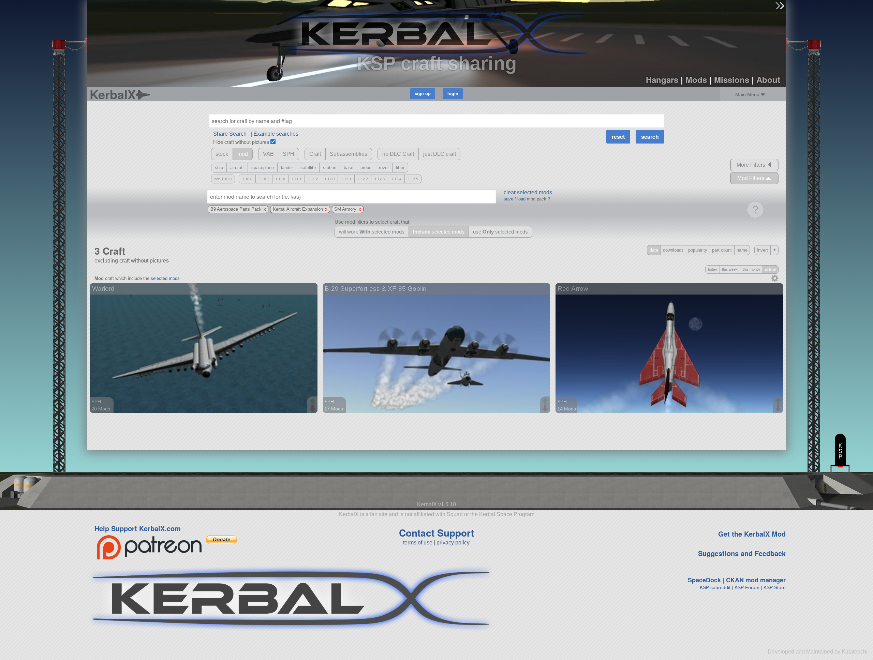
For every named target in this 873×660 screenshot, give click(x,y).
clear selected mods (528, 192)
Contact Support (436, 533)
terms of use (417, 542)
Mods (696, 79)
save (508, 198)
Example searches (275, 134)
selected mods (165, 278)
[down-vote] (313, 408)
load (521, 198)
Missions (731, 79)
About (768, 79)
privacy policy (453, 542)
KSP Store (775, 587)
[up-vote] (313, 402)
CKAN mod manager (756, 579)
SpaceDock (704, 579)
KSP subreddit (715, 587)
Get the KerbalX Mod (752, 534)
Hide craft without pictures (241, 141)
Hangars (662, 79)
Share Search (230, 134)
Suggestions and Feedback (742, 553)
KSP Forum (747, 587)
